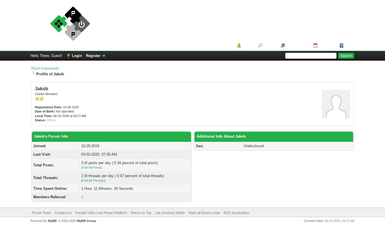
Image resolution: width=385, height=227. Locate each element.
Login (77, 56)
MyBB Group (86, 220)
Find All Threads (93, 180)
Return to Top (141, 213)
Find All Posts (91, 167)
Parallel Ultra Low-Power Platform (101, 213)
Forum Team (41, 213)
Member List (297, 45)
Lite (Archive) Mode (170, 213)
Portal (247, 45)
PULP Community (45, 68)
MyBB (52, 220)
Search (270, 45)
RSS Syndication (236, 213)
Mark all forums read (204, 213)
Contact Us (63, 213)
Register (93, 56)
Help (349, 45)
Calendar (326, 45)
